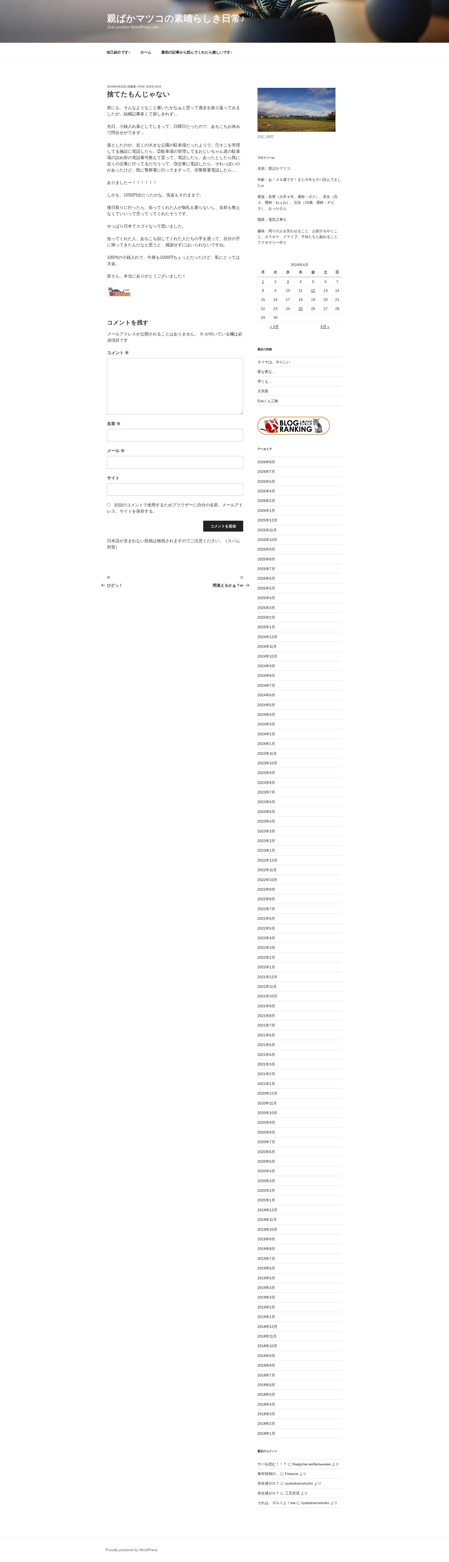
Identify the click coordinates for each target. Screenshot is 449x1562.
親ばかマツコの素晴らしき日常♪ (176, 18)
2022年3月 (266, 947)
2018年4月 (266, 1404)
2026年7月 (266, 471)
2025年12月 (267, 520)
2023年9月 (266, 773)
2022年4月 (266, 938)
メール (116, 450)
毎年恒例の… (268, 1474)
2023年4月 (266, 821)
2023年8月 (266, 782)
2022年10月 (267, 880)
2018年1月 (266, 1433)
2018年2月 (266, 1423)
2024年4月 (266, 714)
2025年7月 (266, 569)
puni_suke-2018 (149, 86)
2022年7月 (266, 909)
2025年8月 (266, 559)
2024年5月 (266, 705)
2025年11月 (267, 530)
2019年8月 (266, 1249)
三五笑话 (292, 1493)
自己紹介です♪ (118, 52)
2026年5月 (266, 481)
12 (313, 290)
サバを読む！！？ (272, 1464)
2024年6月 (266, 695)
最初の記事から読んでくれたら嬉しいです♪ (196, 52)
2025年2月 (266, 617)
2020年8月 (266, 1132)
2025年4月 (266, 598)
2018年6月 (266, 1385)
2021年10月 (267, 996)
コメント (118, 352)
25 (301, 309)
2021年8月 (266, 1016)
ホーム (145, 52)
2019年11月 (267, 1219)
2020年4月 (266, 1171)
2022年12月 (267, 860)
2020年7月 (266, 1142)
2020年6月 (266, 1152)
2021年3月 (266, 1064)
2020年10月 (267, 1113)
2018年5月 (266, 1394)
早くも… (264, 381)
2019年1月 (266, 1317)
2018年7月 (266, 1375)
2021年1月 (266, 1084)
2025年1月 (266, 627)
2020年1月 (266, 1200)
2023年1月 (266, 850)
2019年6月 (266, 1268)
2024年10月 (267, 656)
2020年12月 (267, 1093)
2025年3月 (266, 608)
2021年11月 (267, 986)
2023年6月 (266, 802)
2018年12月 (267, 1327)
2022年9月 (266, 889)
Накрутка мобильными (311, 1464)
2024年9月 (266, 666)
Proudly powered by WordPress (131, 1550)
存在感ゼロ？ (268, 1483)
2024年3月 (266, 724)
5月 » (325, 327)
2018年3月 (266, 1414)
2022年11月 (267, 870)
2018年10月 (267, 1346)
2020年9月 (266, 1122)
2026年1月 (266, 510)
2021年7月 (266, 1025)
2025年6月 (266, 578)
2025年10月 (267, 540)
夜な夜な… (266, 371)
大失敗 (262, 391)
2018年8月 (266, 1365)
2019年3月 (266, 1297)
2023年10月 (267, 763)
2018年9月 (266, 1356)
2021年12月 (267, 977)
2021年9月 (266, 1006)
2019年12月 (267, 1210)
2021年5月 (266, 1045)
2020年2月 (266, 1190)
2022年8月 (266, 899)
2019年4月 (266, 1288)
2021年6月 (266, 1035)
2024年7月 (266, 685)
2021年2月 (266, 1074)
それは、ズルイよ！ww (276, 1503)
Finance (291, 1474)
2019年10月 (267, 1229)
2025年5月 (266, 588)
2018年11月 (267, 1336)
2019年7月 (266, 1258)
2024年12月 (267, 637)
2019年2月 (266, 1307)
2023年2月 (266, 841)
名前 (114, 423)
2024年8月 (266, 675)
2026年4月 (266, 491)
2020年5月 (266, 1161)
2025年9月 (266, 549)
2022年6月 (266, 918)
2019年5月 (266, 1278)
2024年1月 (266, 744)
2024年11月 (267, 646)
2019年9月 (266, 1239)
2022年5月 (266, 928)
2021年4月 (266, 1055)
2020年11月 (267, 1103)
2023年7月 (266, 792)
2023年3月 (266, 831)
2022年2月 (266, 957)
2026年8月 (266, 462)
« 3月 (274, 327)
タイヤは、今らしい (273, 362)
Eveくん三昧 (267, 401)
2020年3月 (266, 1181)
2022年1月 (266, 967)
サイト (113, 478)
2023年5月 (266, 812)
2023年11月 (267, 753)
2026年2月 (266, 501)
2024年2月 (266, 734)
